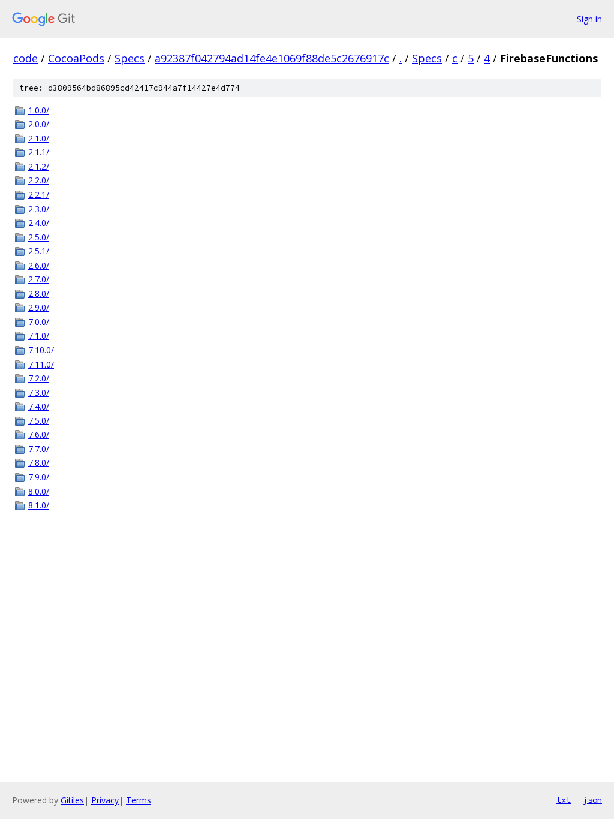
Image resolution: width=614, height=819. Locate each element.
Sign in (589, 19)
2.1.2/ (38, 166)
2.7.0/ (38, 279)
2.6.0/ (38, 265)
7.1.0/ (38, 335)
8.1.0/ (38, 505)
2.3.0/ (38, 209)
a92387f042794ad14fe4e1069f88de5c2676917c (272, 58)
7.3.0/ (38, 392)
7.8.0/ (38, 462)
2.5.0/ (38, 237)
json (592, 799)
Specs (130, 58)
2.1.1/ (38, 152)
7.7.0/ (38, 448)
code (25, 58)
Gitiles (72, 800)
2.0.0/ (38, 124)
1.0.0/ (38, 110)
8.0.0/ (38, 491)
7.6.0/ (38, 434)
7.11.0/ (41, 364)
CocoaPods (76, 58)
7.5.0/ (38, 420)
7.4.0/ (38, 406)
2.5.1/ (38, 251)
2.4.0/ (38, 222)
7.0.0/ (38, 321)
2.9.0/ (38, 307)
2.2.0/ (38, 180)
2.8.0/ (38, 293)
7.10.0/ (41, 350)
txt (563, 799)
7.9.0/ (38, 477)
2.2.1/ (38, 194)
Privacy (105, 800)
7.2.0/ (38, 378)
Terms (138, 800)
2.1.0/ (38, 138)
